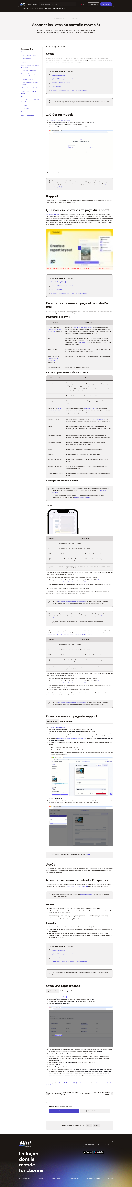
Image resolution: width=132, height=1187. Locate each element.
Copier (69, 509)
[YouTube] (98, 1144)
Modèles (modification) (103, 183)
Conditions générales (93, 1178)
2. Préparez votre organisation (36, 8)
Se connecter (94, 4)
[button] (57, 4)
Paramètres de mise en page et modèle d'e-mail (29, 73)
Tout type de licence (56, 288)
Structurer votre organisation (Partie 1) (102, 1092)
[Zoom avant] (49, 509)
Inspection (26, 107)
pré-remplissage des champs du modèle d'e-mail (72, 600)
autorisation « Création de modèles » (61, 81)
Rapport (23, 60)
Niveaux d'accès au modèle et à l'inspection (30, 99)
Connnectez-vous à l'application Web (60, 118)
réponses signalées (98, 418)
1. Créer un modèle (26, 57)
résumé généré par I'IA (90, 407)
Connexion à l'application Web (58, 726)
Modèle (25, 104)
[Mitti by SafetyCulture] (23, 4)
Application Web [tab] (52, 720)
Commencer (25, 8)
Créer (22, 50)
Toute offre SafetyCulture (58, 74)
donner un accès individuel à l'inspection (76, 885)
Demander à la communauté (96, 1109)
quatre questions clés (86, 893)
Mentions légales (56, 1178)
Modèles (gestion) (57, 185)
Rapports (87, 853)
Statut (41, 1178)
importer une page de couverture (82, 326)
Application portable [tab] (66, 720)
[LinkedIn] (103, 1144)
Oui (88, 1124)
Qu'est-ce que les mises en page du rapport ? (30, 65)
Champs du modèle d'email (29, 86)
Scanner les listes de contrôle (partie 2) (69, 1092)
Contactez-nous (65, 1109)
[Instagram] (108, 1144)
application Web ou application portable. (62, 77)
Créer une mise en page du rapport (28, 91)
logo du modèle (83, 341)
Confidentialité (74, 1178)
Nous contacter (106, 4)
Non (95, 1124)
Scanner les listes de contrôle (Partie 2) (70, 1081)
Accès (22, 95)
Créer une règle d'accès (27, 114)
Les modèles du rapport (53, 213)
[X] (101, 1144)
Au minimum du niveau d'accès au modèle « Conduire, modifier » (69, 89)
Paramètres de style (27, 78)
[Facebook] (106, 1144)
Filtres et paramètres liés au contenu (30, 82)
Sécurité (110, 1178)
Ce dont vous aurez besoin (28, 54)
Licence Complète (56, 85)
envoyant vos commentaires (82, 496)
